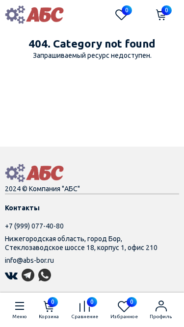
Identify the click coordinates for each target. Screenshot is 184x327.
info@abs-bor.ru (29, 260)
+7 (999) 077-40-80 (34, 226)
